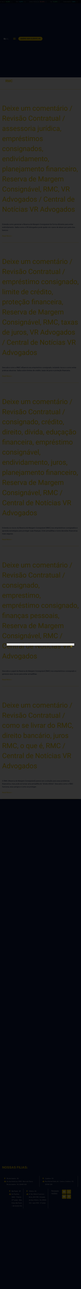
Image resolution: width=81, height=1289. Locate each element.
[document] (40, 644)
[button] (71, 646)
